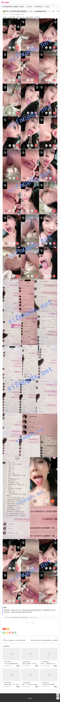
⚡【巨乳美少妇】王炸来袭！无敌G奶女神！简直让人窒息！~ (48, 684)
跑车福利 (21, 6)
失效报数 (16, 6)
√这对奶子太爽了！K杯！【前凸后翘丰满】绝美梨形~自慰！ (11, 684)
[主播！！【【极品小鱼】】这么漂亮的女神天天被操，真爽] (48, 654)
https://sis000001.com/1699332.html (19, 617)
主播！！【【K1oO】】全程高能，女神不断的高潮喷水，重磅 (29, 684)
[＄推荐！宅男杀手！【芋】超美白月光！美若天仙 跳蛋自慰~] (30, 654)
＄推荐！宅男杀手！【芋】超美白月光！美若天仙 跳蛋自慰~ (29, 663)
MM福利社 (30, 698)
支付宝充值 (29, 6)
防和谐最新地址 (38, 6)
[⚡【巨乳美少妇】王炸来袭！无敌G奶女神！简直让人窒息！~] (48, 675)
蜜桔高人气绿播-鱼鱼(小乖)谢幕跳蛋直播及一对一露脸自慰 (44, 640)
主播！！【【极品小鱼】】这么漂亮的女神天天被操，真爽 (48, 663)
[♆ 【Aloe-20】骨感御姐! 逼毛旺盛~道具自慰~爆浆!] (11, 654)
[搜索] (49, 11)
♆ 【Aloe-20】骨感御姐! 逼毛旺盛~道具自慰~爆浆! (11, 663)
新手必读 (47, 6)
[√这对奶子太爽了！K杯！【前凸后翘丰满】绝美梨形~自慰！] (11, 675)
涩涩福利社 (5, 2)
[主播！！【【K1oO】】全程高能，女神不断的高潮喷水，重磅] (30, 675)
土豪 (4, 628)
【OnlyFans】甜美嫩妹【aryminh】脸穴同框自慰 (14, 640)
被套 (8, 628)
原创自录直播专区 (7, 6)
